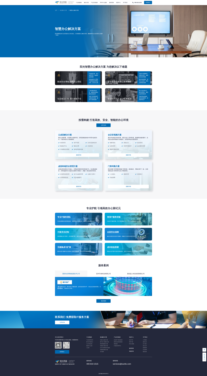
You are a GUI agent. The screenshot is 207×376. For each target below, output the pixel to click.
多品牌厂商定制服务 (118, 339)
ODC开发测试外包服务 (105, 347)
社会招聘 (145, 349)
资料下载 (131, 341)
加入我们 (145, 343)
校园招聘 (145, 347)
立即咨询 (62, 322)
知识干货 (131, 339)
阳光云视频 (131, 343)
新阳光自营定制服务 (118, 341)
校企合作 (145, 345)
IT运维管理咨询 (89, 339)
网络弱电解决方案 (104, 343)
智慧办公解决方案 (104, 339)
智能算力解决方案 (104, 345)
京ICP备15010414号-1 (104, 373)
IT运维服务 (89, 337)
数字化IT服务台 (89, 341)
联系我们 (148, 2)
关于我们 (145, 337)
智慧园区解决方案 (104, 349)
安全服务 (102, 351)
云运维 (87, 347)
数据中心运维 (89, 345)
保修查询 (131, 351)
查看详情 (78, 155)
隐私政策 (145, 351)
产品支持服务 (117, 337)
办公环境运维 (89, 343)
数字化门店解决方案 (104, 341)
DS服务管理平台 (117, 345)
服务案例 (131, 348)
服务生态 (145, 341)
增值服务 (116, 343)
